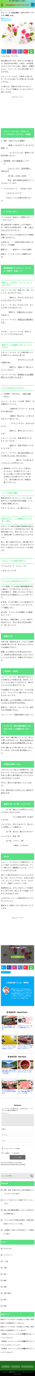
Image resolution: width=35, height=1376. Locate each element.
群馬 (5, 1306)
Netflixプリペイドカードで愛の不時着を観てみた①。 (25, 1026)
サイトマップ (15, 1366)
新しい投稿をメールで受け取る (10, 1153)
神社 (5, 1299)
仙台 (5, 1274)
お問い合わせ (6, 1366)
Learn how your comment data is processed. (13, 1164)
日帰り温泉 (7, 1293)
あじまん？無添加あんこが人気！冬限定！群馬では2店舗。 (9, 1027)
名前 (4, 1129)
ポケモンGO (8, 1248)
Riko (6, 994)
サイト (4, 1141)
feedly (18, 956)
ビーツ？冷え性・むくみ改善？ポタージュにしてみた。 (25, 1071)
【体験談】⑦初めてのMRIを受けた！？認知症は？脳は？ (19, 1232)
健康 (5, 1280)
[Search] (32, 1176)
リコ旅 (6, 1261)
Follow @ (17, 951)
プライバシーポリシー (27, 1366)
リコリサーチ (6, 972)
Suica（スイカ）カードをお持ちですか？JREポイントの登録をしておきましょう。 (25, 1047)
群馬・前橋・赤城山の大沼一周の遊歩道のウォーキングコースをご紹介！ (9, 1072)
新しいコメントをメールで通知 (10, 1148)
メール (4, 1135)
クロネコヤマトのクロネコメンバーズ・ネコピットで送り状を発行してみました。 (9, 1047)
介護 (5, 1268)
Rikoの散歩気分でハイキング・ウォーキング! (18, 1372)
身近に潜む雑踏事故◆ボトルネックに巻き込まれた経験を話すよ (9, 1091)
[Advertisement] (17, 111)
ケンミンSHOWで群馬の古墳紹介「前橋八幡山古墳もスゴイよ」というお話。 (25, 1091)
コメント (5, 1113)
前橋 (5, 1287)
